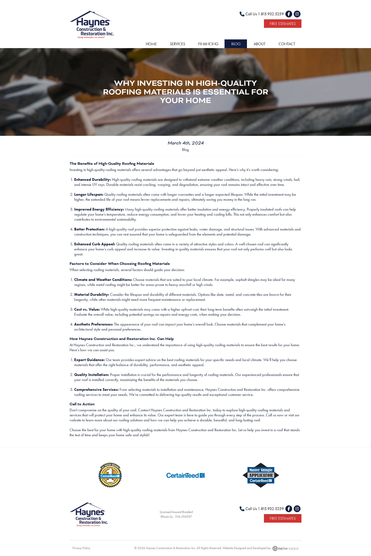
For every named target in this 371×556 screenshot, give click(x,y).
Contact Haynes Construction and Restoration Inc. (175, 410)
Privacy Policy (81, 548)
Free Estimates (283, 23)
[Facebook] (288, 14)
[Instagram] (297, 14)
